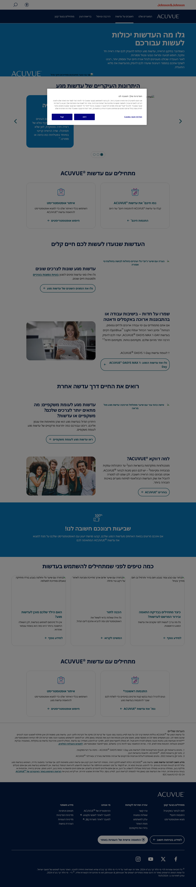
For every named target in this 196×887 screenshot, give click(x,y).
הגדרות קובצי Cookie (133, 117)
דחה (85, 117)
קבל (62, 117)
